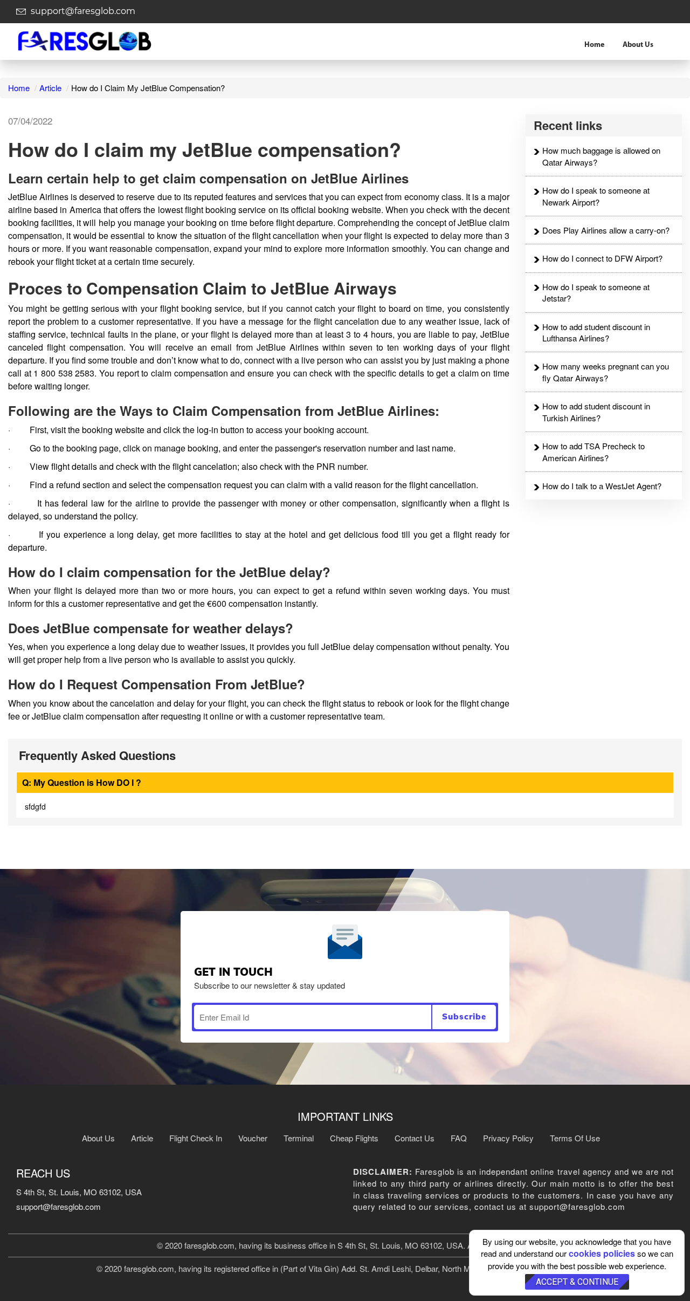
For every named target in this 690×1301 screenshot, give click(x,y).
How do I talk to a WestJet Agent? (601, 485)
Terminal (299, 1137)
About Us (638, 45)
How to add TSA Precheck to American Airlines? (593, 451)
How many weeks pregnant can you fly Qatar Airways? (605, 371)
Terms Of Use (575, 1137)
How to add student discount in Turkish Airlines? (596, 411)
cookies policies (602, 1253)
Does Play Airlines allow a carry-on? (606, 230)
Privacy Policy (508, 1137)
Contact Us (414, 1137)
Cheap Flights (354, 1137)
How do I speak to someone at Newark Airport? (596, 195)
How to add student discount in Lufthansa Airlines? (596, 332)
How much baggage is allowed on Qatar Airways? (601, 156)
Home (594, 45)
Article (50, 87)
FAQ (459, 1137)
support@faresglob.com (82, 11)
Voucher (252, 1137)
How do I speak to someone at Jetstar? (596, 292)
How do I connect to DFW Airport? (602, 258)
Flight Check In (195, 1137)
